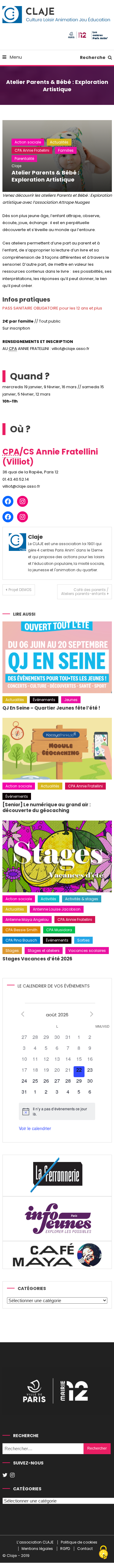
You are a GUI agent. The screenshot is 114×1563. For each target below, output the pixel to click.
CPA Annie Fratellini (32, 150)
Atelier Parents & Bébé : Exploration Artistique (45, 176)
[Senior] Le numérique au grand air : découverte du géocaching (46, 807)
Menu (15, 57)
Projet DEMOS (20, 589)
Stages (12, 950)
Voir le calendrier (35, 1128)
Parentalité (24, 158)
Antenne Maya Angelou (27, 919)
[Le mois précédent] (91, 1014)
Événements (44, 699)
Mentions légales (37, 1549)
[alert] (57, 1111)
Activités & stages (81, 898)
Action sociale (28, 142)
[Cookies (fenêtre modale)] (103, 1552)
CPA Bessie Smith (21, 929)
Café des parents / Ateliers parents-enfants (85, 591)
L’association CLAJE (35, 1542)
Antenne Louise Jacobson (57, 909)
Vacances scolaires (87, 950)
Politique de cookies (79, 1542)
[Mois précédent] (22, 1014)
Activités (48, 898)
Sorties (83, 940)
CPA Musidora (59, 929)
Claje (16, 165)
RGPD (65, 1549)
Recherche (93, 57)
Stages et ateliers (44, 950)
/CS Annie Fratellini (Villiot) (50, 457)
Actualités (59, 142)
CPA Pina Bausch (21, 940)
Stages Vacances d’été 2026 (37, 959)
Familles (66, 150)
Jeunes (71, 699)
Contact (85, 1549)
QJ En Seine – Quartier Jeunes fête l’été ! (51, 708)
